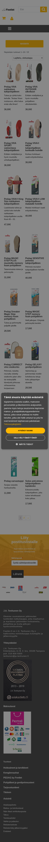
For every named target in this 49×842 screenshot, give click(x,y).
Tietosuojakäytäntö (12, 424)
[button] (24, 444)
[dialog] (24, 421)
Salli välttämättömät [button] (25, 437)
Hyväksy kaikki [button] (25, 430)
